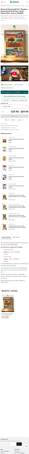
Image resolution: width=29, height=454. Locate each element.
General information (5, 451)
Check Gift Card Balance (19, 453)
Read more (25, 92)
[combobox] (13, 106)
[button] (7, 84)
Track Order (16, 451)
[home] (14, 2)
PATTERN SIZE (4, 103)
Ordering (2, 453)
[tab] (6, 237)
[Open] (27, 106)
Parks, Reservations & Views (18, 5)
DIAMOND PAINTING (5, 5)
